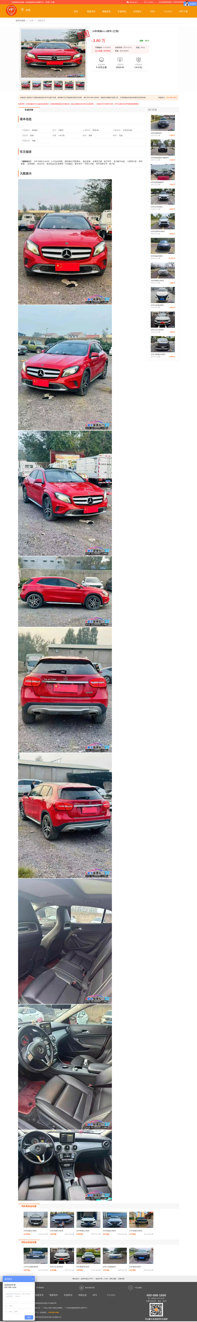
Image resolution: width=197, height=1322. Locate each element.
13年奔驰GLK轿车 (157, 281)
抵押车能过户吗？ (87, 1279)
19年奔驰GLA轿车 (30, 1231)
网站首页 (76, 1279)
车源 (31, 20)
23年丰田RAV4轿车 (158, 231)
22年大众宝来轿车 (157, 330)
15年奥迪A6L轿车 (82, 1267)
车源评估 (122, 11)
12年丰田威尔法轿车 (158, 354)
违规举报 (121, 1279)
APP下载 (183, 11)
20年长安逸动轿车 (157, 305)
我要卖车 (106, 11)
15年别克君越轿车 (157, 182)
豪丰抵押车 (124, 51)
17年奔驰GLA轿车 (135, 1231)
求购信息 (82, 1295)
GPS (152, 11)
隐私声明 (99, 1279)
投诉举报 (107, 51)
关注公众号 (134, 2)
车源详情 (29, 110)
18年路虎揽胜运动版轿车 (160, 158)
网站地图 (113, 1279)
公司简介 (137, 11)
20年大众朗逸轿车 (109, 1267)
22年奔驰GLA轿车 (56, 1231)
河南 (33, 141)
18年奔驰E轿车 (156, 133)
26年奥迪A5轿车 (157, 256)
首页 (76, 11)
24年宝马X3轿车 (157, 207)
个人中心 (150, 2)
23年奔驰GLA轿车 (83, 1231)
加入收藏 (99, 51)
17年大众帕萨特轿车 (31, 1267)
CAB (106, 1279)
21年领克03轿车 (135, 1267)
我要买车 (91, 11)
